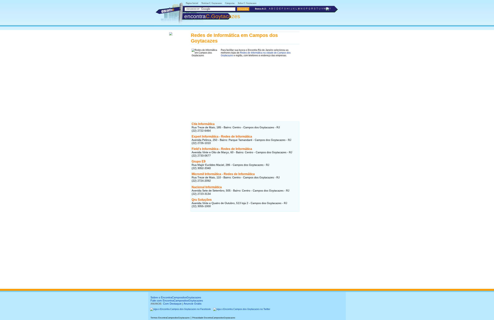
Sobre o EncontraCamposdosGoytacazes (176, 297)
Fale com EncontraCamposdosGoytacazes (177, 300)
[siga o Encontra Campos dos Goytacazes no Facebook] (180, 309)
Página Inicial (192, 3)
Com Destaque (172, 303)
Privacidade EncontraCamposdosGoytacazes (213, 318)
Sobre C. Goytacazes (247, 3)
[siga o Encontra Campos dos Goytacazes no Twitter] (241, 309)
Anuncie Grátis (192, 303)
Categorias (229, 3)
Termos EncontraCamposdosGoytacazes (170, 318)
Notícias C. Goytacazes (211, 3)
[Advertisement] (244, 85)
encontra (212, 16)
